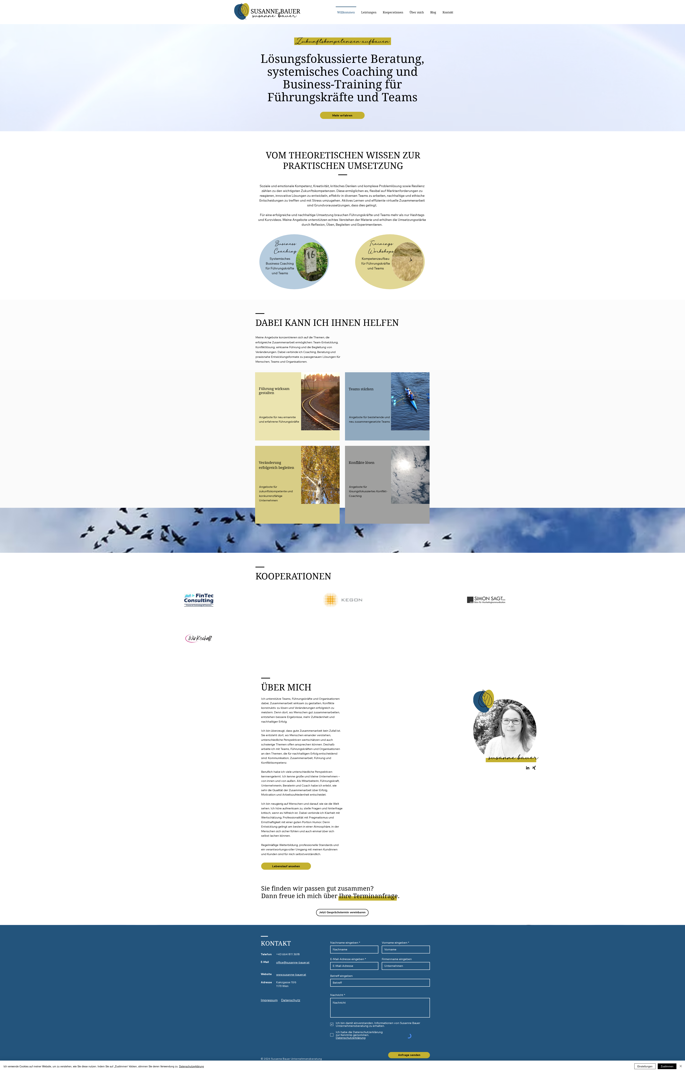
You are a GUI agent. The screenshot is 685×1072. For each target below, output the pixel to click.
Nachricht (336, 994)
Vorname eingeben (394, 942)
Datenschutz (290, 1000)
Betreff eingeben (341, 975)
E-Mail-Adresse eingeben (347, 959)
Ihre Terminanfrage (368, 896)
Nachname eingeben (344, 942)
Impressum (269, 1000)
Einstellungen (645, 1066)
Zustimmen (667, 1066)
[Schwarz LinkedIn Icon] (527, 767)
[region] (297, 406)
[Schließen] (681, 1066)
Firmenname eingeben (397, 959)
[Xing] (534, 767)
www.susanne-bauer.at (291, 974)
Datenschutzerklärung (191, 1066)
